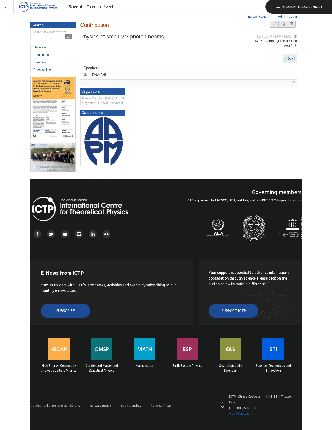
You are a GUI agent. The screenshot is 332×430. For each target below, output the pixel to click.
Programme (41, 54)
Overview (40, 47)
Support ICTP (233, 311)
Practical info (42, 69)
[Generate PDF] (274, 24)
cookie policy (131, 405)
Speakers (40, 62)
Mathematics (145, 365)
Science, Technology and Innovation (273, 368)
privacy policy (100, 405)
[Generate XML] (282, 24)
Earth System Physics (187, 365)
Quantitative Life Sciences (230, 368)
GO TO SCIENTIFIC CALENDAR (299, 7)
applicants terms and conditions (55, 405)
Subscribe (65, 311)
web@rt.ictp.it (239, 413)
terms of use (161, 405)
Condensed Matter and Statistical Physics (102, 368)
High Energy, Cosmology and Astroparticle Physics (59, 368)
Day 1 (291, 58)
